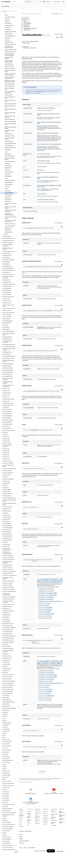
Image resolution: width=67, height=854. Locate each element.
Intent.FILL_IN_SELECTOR (45, 616)
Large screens (38, 812)
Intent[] (25, 170)
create (39, 153)
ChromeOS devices (37, 817)
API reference (5, 6)
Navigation (28, 93)
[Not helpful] (62, 14)
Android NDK (53, 825)
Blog (20, 824)
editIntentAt (40, 160)
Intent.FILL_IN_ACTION (44, 603)
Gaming (29, 811)
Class (46, 144)
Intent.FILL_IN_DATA (44, 605)
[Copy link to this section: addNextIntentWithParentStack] (42, 261)
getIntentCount (41, 166)
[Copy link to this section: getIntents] (29, 523)
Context (43, 153)
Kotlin (57, 37)
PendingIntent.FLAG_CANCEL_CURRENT (48, 593)
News (20, 822)
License (25, 847)
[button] (8, 234)
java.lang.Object (25, 46)
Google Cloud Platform (24, 841)
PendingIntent (27, 177)
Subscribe (51, 851)
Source (20, 820)
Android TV (37, 823)
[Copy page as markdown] (48, 35)
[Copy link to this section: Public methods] (35, 218)
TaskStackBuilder (27, 108)
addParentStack (41, 122)
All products (21, 843)
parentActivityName (42, 127)
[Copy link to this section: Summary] (30, 99)
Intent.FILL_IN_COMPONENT (45, 609)
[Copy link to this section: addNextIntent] (32, 223)
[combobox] (31, 1)
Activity (47, 133)
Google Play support (61, 819)
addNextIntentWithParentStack (45, 113)
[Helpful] (60, 14)
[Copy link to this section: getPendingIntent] (34, 554)
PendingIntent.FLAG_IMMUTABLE (46, 597)
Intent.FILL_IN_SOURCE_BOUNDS (46, 614)
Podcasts (21, 826)
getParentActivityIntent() (44, 136)
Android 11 (45, 824)
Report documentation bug (62, 815)
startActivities (41, 193)
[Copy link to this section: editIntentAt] (30, 463)
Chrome (21, 836)
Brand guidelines (31, 847)
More (15, 1)
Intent (46, 108)
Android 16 (45, 813)
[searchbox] (9, 11)
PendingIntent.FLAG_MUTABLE (46, 599)
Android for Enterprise (21, 815)
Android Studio (56, 1)
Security (21, 818)
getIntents (40, 170)
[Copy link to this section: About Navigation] (38, 87)
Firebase (21, 838)
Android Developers (25, 13)
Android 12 (45, 821)
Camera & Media (29, 820)
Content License (55, 778)
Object (28, 43)
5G (27, 825)
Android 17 (45, 811)
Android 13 (45, 819)
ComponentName (49, 122)
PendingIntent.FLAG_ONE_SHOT (51, 579)
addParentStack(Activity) (29, 476)
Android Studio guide (54, 814)
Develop (32, 13)
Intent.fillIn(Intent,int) (55, 582)
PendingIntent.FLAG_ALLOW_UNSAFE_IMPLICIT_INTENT (52, 601)
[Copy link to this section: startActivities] (32, 725)
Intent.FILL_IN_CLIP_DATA (45, 618)
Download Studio (53, 823)
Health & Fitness (29, 817)
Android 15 (45, 815)
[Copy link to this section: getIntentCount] (32, 502)
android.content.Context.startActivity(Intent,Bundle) (47, 762)
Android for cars (37, 820)
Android (21, 812)
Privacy (28, 822)
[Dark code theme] (62, 226)
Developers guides (53, 818)
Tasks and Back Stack (40, 91)
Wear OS (37, 814)
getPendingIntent (41, 177)
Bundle (38, 186)
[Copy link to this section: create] (27, 424)
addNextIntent (40, 108)
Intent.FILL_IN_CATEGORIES (45, 607)
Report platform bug (61, 812)
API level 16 (60, 34)
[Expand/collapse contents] (29, 17)
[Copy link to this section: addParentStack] (33, 305)
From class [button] (30, 211)
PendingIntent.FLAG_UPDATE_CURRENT (51, 581)
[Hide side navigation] (15, 851)
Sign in (63, 1)
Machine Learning (29, 814)
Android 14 (45, 817)
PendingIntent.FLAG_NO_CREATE (46, 591)
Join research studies (62, 822)
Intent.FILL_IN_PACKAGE (44, 611)
